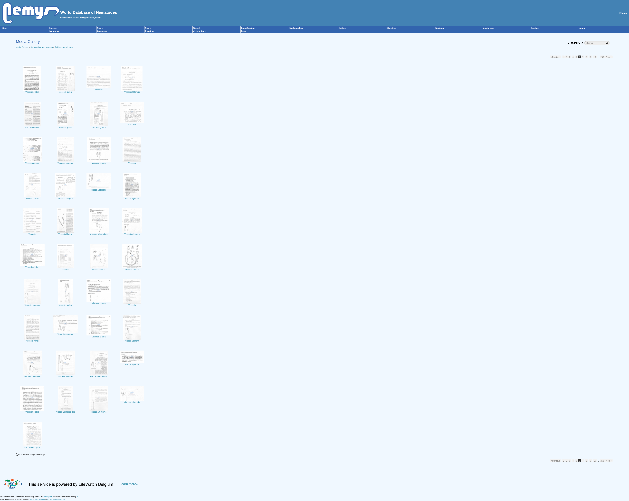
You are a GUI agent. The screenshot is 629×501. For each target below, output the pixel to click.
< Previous (555, 57)
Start (4, 28)
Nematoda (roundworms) (41, 47)
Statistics (391, 28)
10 (595, 57)
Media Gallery (22, 47)
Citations (439, 28)
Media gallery (296, 28)
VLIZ (78, 497)
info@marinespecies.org (56, 499)
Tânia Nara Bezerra (37, 499)
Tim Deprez (47, 497)
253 (602, 57)
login (624, 13)
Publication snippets (64, 47)
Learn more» (129, 484)
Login (582, 28)
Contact (535, 28)
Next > (609, 57)
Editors (342, 28)
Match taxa (488, 28)
